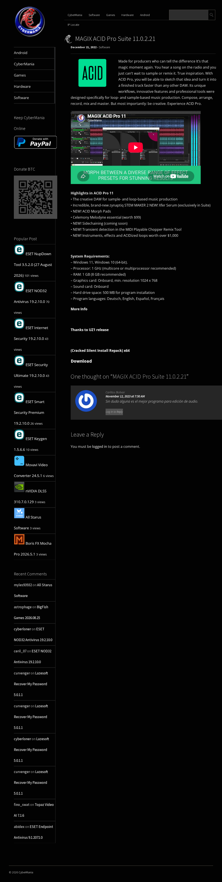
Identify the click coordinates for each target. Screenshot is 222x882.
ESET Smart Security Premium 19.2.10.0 (29, 412)
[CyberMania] (30, 36)
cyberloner (22, 629)
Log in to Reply (114, 412)
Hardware (127, 15)
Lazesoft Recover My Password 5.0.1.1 (31, 684)
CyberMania (75, 15)
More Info (79, 309)
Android (145, 15)
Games (110, 15)
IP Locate (73, 25)
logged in (99, 446)
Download (81, 361)
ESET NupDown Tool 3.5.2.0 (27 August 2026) (33, 264)
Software (94, 15)
